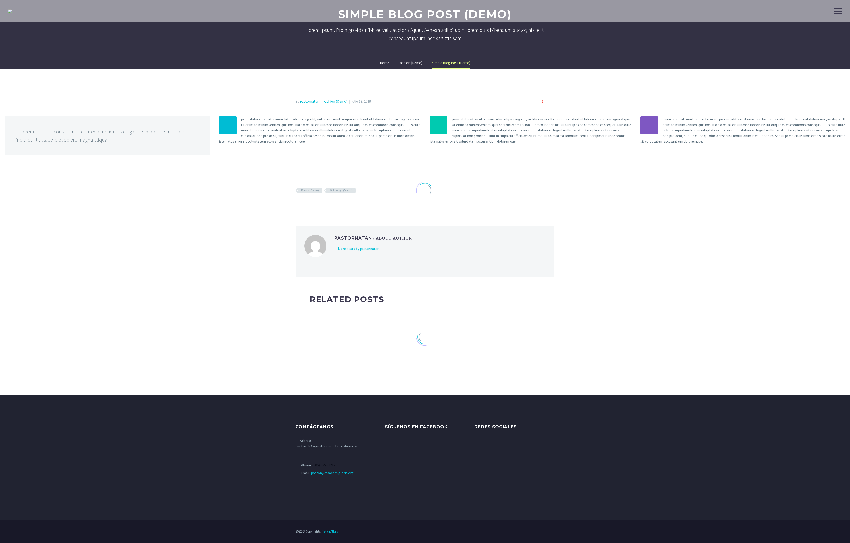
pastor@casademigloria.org (332, 473)
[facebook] (477, 444)
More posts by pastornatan (358, 248)
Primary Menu (838, 11)
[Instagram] (536, 531)
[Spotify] (547, 531)
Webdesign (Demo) (341, 190)
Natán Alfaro (330, 531)
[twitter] (485, 444)
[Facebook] (524, 531)
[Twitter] (530, 531)
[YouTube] (541, 531)
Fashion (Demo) (335, 101)
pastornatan (309, 101)
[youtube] (501, 444)
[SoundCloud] (553, 531)
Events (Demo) (310, 190)
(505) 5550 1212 (323, 465)
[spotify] (509, 444)
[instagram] (493, 444)
